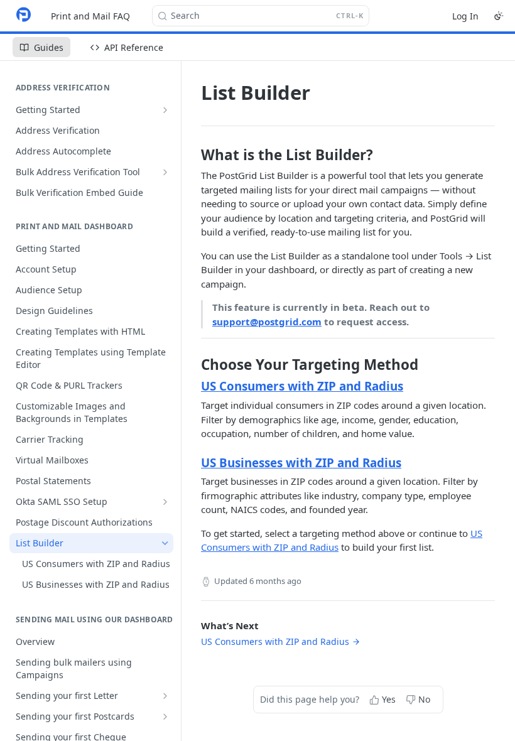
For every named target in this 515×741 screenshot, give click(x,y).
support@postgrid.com (267, 321)
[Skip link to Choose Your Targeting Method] (192, 365)
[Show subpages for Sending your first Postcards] (165, 716)
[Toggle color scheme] (499, 16)
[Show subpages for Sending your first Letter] (165, 696)
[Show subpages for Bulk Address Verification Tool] (165, 172)
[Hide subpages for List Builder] (165, 543)
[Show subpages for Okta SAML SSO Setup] (165, 502)
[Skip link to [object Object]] (192, 386)
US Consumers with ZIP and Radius (302, 386)
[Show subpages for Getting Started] (165, 110)
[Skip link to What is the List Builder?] (192, 155)
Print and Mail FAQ (90, 16)
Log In (465, 16)
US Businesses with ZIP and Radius (301, 462)
